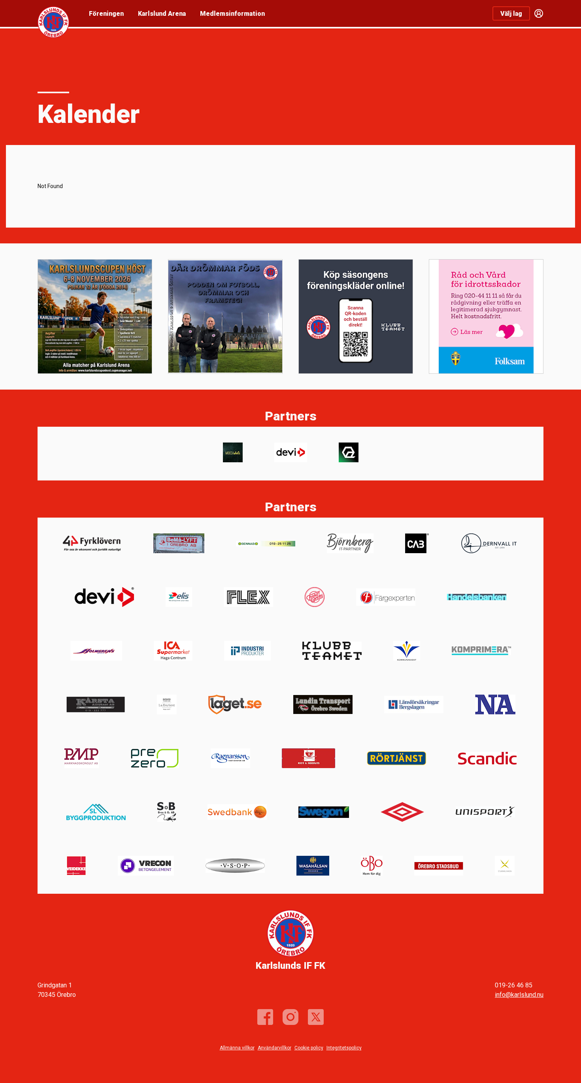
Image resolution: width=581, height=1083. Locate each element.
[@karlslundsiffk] (290, 1017)
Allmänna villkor (237, 1048)
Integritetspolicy (344, 1048)
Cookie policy (308, 1048)
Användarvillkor (274, 1048)
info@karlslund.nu (519, 994)
